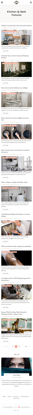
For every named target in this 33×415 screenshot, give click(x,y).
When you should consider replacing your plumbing (16, 246)
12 (25, 346)
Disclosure (16, 396)
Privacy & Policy (25, 396)
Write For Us (16, 398)
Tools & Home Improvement (10, 187)
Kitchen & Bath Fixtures (9, 31)
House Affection (8, 407)
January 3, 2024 (15, 27)
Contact (10, 396)
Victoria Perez (6, 27)
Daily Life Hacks (6, 285)
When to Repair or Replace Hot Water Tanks (14, 182)
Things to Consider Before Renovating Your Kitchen (16, 26)
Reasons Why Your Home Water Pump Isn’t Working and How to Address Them (13, 313)
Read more (5, 51)
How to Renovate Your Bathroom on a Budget (14, 88)
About (4, 396)
